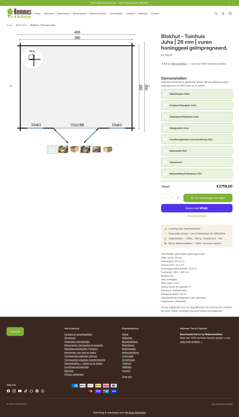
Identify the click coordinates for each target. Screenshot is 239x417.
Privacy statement (74, 374)
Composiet (127, 356)
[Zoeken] (216, 13)
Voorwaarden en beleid (221, 404)
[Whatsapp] (43, 391)
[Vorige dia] (10, 86)
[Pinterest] (37, 391)
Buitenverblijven (130, 352)
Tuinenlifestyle (20, 404)
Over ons (127, 376)
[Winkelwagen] (230, 13)
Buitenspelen (129, 348)
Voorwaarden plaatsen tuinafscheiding (84, 359)
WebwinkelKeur (179, 63)
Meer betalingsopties (196, 216)
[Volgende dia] (149, 86)
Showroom (70, 337)
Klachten (69, 370)
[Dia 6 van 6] (107, 149)
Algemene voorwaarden (77, 341)
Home (10, 25)
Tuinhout (126, 363)
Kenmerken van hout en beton (80, 352)
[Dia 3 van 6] (74, 149)
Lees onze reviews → (191, 341)
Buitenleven (128, 345)
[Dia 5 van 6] (96, 149)
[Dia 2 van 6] (63, 149)
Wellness (126, 367)
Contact (126, 370)
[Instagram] (14, 391)
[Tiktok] (26, 391)
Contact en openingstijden (78, 334)
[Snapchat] (31, 391)
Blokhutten (21, 25)
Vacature (15, 331)
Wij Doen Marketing (135, 412)
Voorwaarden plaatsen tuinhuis (80, 356)
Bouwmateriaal (130, 341)
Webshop (127, 337)
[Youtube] (20, 391)
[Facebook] (8, 391)
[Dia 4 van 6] (85, 149)
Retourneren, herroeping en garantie (83, 345)
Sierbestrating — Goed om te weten (83, 363)
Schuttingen (128, 359)
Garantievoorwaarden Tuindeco (81, 348)
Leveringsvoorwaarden (76, 367)
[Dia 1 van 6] (52, 149)
